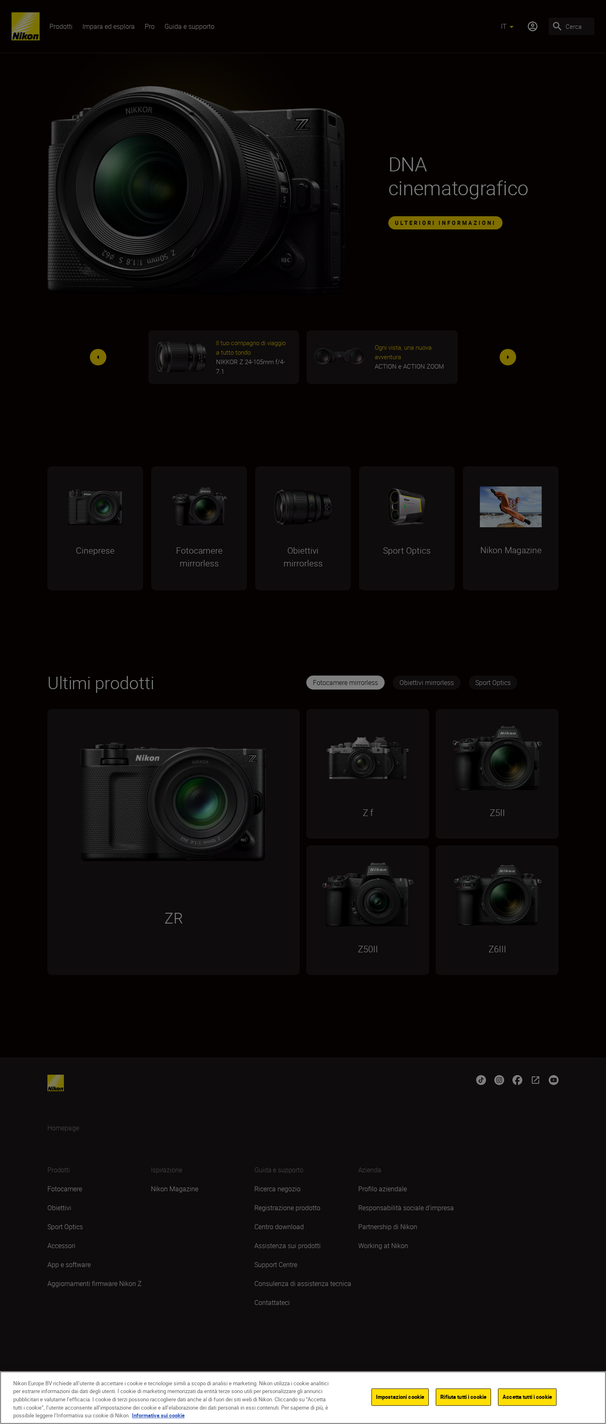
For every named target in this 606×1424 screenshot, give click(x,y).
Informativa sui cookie (158, 1415)
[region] (303, 1397)
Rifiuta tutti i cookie (463, 1397)
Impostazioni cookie (400, 1397)
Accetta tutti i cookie (527, 1397)
